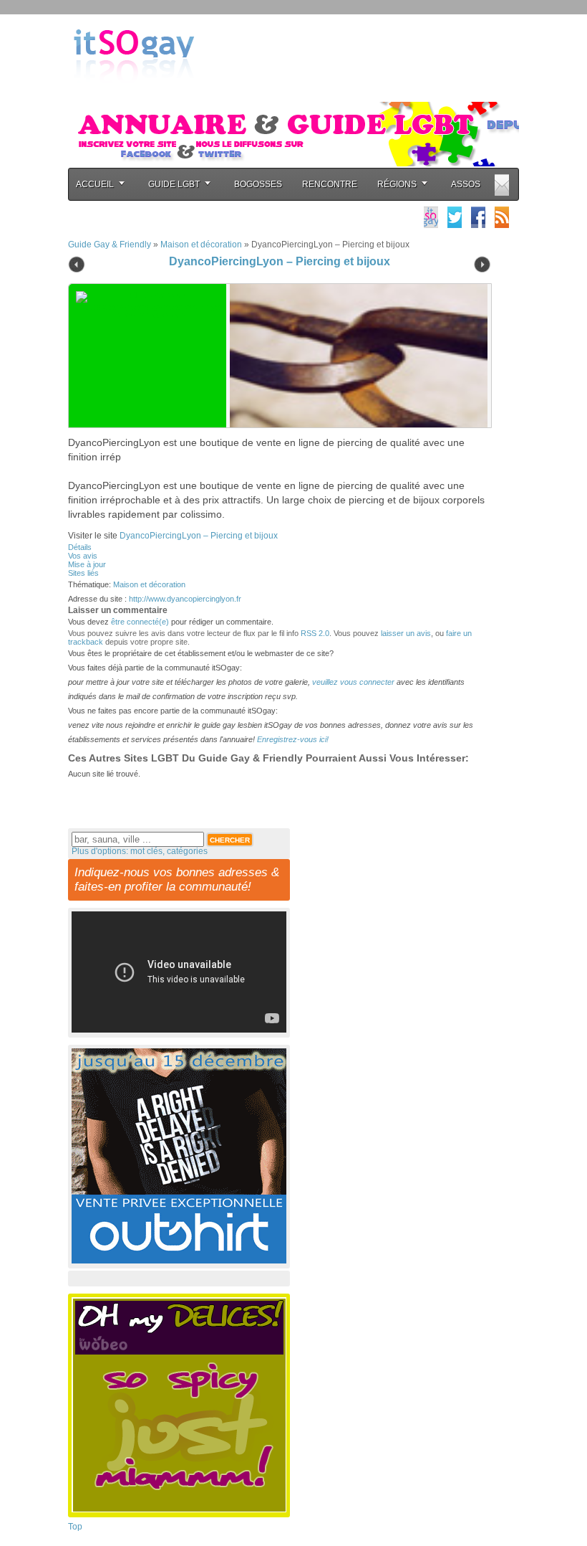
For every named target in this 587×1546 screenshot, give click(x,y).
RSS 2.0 (315, 633)
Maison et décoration (201, 245)
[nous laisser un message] (502, 185)
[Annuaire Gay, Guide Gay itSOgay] (134, 94)
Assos (465, 184)
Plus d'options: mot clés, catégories (140, 851)
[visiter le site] (355, 355)
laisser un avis (406, 633)
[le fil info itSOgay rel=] (502, 217)
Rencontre (329, 184)
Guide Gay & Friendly (109, 245)
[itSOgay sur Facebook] (478, 217)
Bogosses (258, 184)
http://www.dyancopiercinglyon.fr (185, 598)
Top (75, 1527)
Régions (397, 184)
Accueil (95, 184)
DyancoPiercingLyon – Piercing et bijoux (279, 261)
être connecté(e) (140, 621)
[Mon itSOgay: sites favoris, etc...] (431, 217)
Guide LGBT (174, 184)
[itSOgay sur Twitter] (454, 217)
